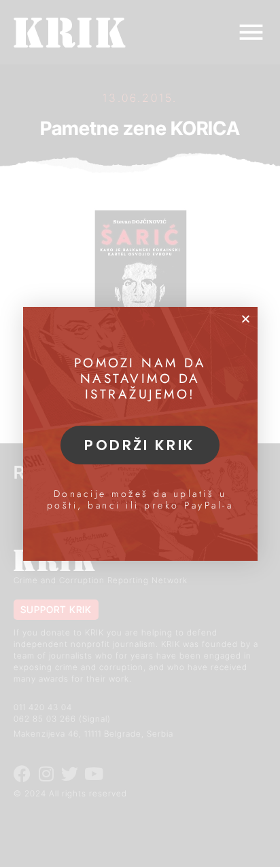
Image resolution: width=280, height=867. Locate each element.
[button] (246, 319)
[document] (140, 433)
